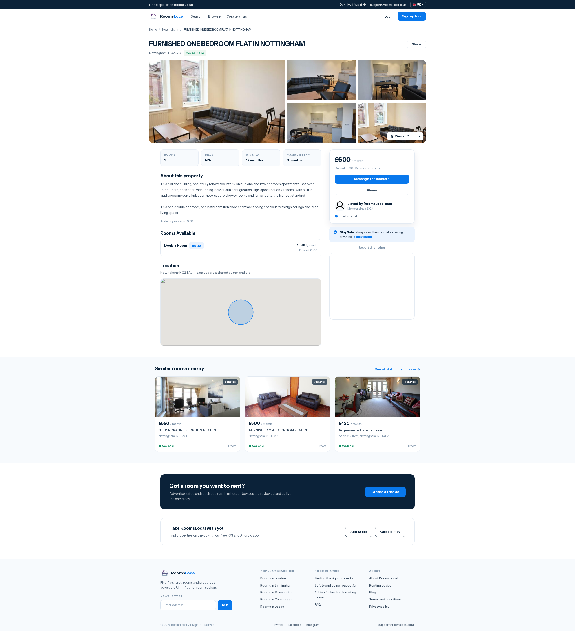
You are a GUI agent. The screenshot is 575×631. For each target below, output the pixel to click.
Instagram (312, 625)
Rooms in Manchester (276, 592)
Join (225, 605)
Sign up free (411, 16)
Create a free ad (385, 492)
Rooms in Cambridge (276, 599)
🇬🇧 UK (417, 4)
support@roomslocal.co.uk (388, 5)
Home (153, 29)
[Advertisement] (372, 286)
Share (416, 44)
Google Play (390, 532)
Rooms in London (273, 578)
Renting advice (380, 585)
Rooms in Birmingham (276, 585)
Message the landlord (372, 179)
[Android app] (364, 4)
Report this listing (372, 247)
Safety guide (362, 236)
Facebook (294, 625)
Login (389, 16)
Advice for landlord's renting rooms (335, 594)
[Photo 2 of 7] (322, 80)
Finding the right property (334, 578)
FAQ (318, 604)
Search (196, 16)
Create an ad (236, 16)
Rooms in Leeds (272, 606)
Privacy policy (379, 606)
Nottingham (170, 29)
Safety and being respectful (335, 585)
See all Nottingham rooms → (397, 369)
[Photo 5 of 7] (392, 123)
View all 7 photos (407, 136)
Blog (372, 592)
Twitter (278, 625)
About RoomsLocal (383, 578)
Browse (214, 16)
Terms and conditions (385, 599)
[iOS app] (361, 4)
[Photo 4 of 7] (322, 123)
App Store (358, 532)
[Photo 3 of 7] (392, 80)
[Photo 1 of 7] (217, 101)
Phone (372, 190)
